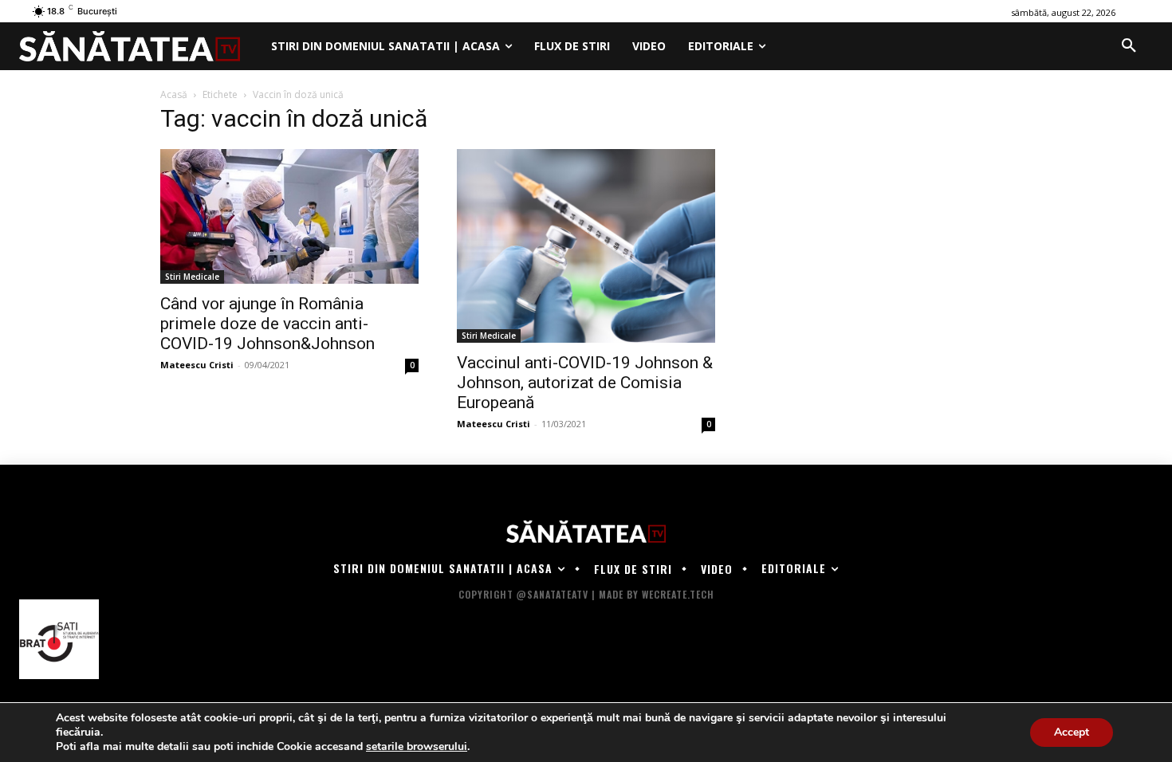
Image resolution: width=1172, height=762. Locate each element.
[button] (1129, 46)
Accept (1071, 732)
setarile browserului (416, 747)
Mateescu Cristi (197, 365)
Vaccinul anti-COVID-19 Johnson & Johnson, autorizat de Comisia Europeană (585, 382)
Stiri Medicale (192, 276)
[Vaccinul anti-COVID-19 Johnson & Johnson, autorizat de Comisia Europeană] (586, 246)
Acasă (173, 94)
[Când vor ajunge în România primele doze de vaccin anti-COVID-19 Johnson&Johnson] (289, 216)
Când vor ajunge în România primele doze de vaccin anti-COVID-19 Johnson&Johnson (267, 323)
